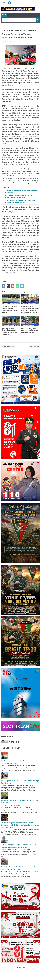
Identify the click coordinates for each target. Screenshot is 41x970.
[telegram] (22, 286)
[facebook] (3, 286)
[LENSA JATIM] (18, 9)
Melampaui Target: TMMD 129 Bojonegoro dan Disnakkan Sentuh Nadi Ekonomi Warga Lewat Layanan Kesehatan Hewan (20, 825)
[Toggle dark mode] (9, 2)
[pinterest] (12, 286)
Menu (3, 2)
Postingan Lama (34, 346)
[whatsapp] (17, 286)
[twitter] (8, 286)
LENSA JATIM (22, 967)
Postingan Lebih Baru (8, 346)
